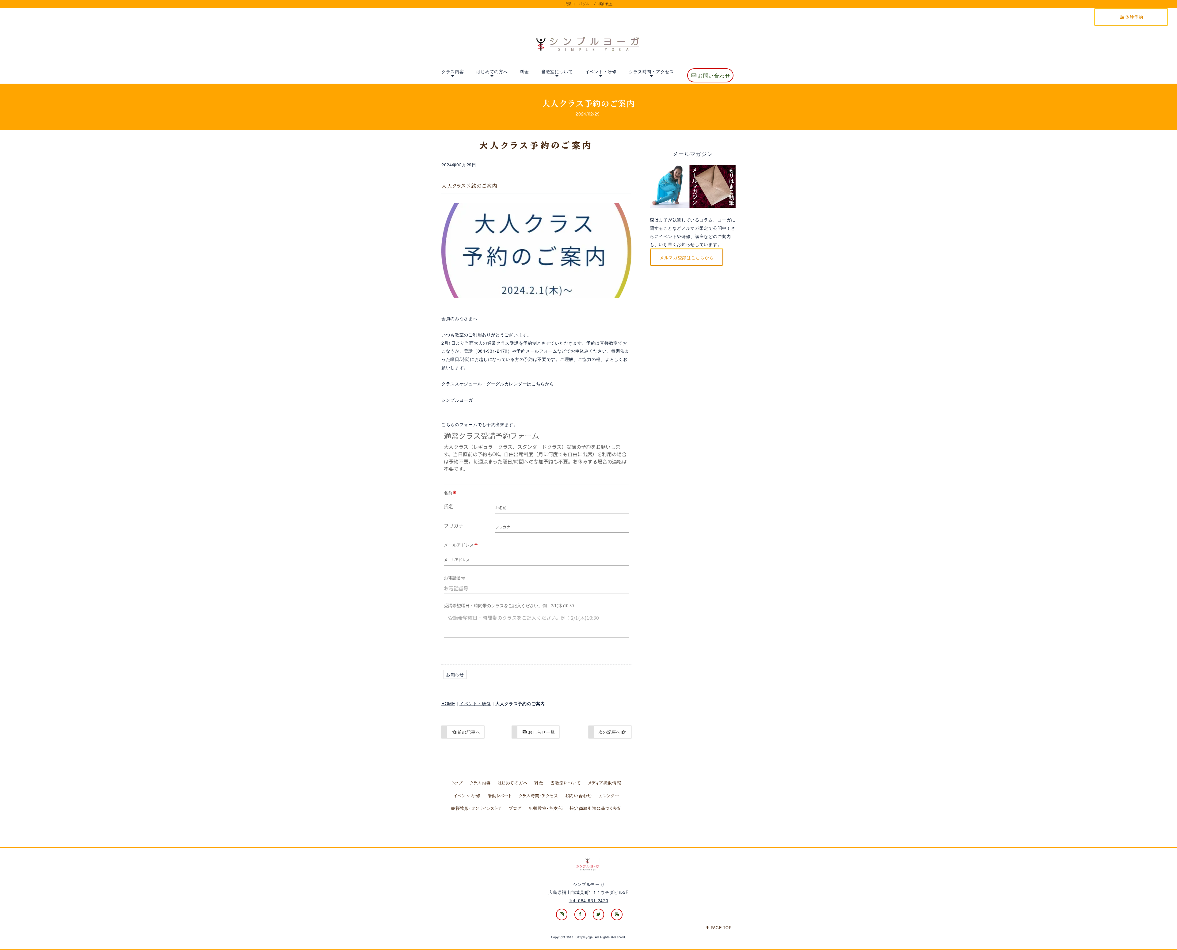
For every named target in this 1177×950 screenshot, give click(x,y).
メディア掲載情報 (604, 783)
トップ (457, 783)
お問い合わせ (714, 75)
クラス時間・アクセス (651, 71)
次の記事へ (609, 732)
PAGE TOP (721, 927)
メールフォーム (541, 351)
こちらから (542, 383)
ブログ (515, 808)
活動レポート (499, 796)
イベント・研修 (601, 71)
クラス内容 (452, 71)
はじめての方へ (492, 71)
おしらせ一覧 (541, 732)
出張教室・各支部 (546, 808)
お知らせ (455, 674)
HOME (448, 703)
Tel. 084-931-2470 (588, 900)
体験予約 (1134, 17)
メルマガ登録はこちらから (687, 257)
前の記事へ (469, 732)
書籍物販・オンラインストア (476, 808)
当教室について (557, 71)
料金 (524, 71)
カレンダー (609, 796)
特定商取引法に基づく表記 (595, 808)
